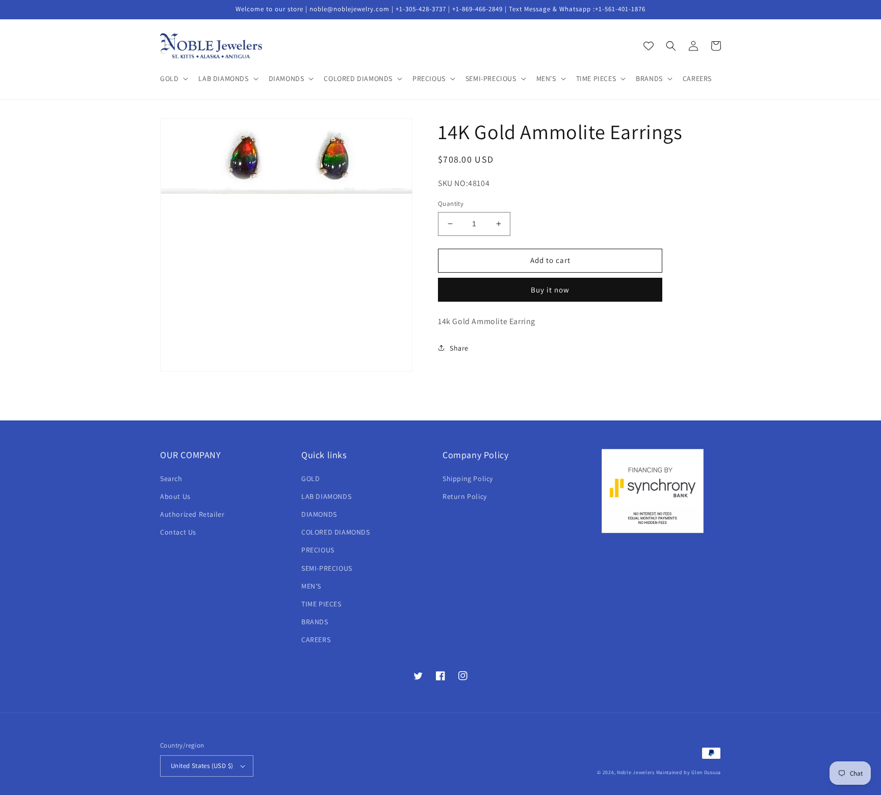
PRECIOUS (317, 549)
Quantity (450, 203)
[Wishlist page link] (648, 46)
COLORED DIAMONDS (335, 532)
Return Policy (465, 496)
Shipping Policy (468, 478)
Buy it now (550, 289)
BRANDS (314, 621)
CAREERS (315, 639)
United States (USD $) (202, 765)
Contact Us (178, 532)
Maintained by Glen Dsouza (688, 772)
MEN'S (311, 586)
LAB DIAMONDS (326, 496)
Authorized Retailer (192, 514)
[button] (173, 78)
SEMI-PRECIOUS (326, 568)
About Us (175, 496)
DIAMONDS (319, 514)
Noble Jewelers (636, 772)
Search (171, 478)
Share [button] (459, 347)
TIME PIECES (321, 603)
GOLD (310, 478)
